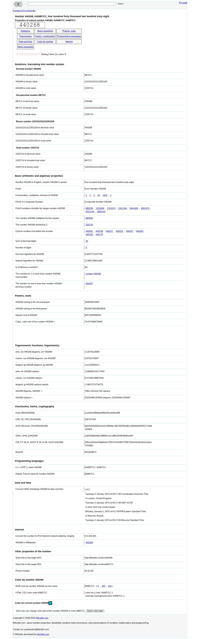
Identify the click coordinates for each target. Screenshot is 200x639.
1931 (105, 195)
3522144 (90, 211)
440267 (89, 283)
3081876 (145, 208)
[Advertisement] (106, 39)
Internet (69, 41)
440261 (89, 231)
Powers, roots (69, 31)
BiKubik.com (42, 618)
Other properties (25, 47)
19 (98, 195)
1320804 (100, 208)
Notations (25, 31)
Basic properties (45, 31)
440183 (89, 234)
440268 (89, 542)
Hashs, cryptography (45, 36)
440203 (139, 231)
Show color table (95, 611)
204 (110, 586)
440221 (119, 231)
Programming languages (69, 36)
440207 (129, 231)
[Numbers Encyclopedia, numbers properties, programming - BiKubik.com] (18, 6)
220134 (89, 225)
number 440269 (93, 274)
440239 (99, 231)
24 (87, 241)
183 (103, 586)
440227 (109, 231)
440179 (99, 234)
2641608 (134, 208)
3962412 (101, 211)
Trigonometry (25, 36)
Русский (183, 3)
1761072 (111, 208)
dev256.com (43, 634)
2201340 (122, 208)
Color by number (45, 41)
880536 (89, 208)
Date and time (25, 41)
